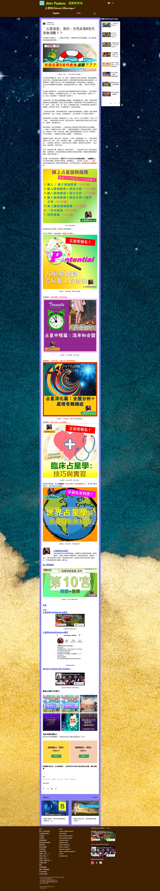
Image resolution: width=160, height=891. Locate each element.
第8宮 (61, 779)
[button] (95, 13)
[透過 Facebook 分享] (43, 788)
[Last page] (119, 103)
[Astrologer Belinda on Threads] (96, 862)
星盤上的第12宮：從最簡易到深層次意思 (85, 820)
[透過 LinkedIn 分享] (52, 788)
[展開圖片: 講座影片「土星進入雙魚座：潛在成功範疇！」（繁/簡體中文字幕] (58, 697)
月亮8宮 (66, 779)
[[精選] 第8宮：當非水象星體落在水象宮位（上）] (55, 808)
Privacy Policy (43, 888)
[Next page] (115, 103)
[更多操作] (96, 24)
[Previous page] (106, 103)
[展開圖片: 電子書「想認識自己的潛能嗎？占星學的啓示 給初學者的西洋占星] (95, 715)
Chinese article (46, 779)
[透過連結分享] (56, 788)
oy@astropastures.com (52, 881)
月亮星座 (53, 779)
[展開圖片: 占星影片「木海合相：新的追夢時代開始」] (95, 697)
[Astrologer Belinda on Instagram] (92, 862)
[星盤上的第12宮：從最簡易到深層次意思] (85, 808)
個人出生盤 (46, 783)
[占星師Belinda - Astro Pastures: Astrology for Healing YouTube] (100, 862)
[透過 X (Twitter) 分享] (47, 788)
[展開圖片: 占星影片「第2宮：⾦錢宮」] (77, 715)
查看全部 (95, 797)
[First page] (102, 103)
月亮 (58, 779)
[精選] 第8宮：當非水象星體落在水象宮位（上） (54, 820)
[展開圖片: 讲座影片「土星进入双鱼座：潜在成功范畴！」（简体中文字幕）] (77, 697)
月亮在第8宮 (72, 779)
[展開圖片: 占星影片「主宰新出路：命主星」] (58, 715)
